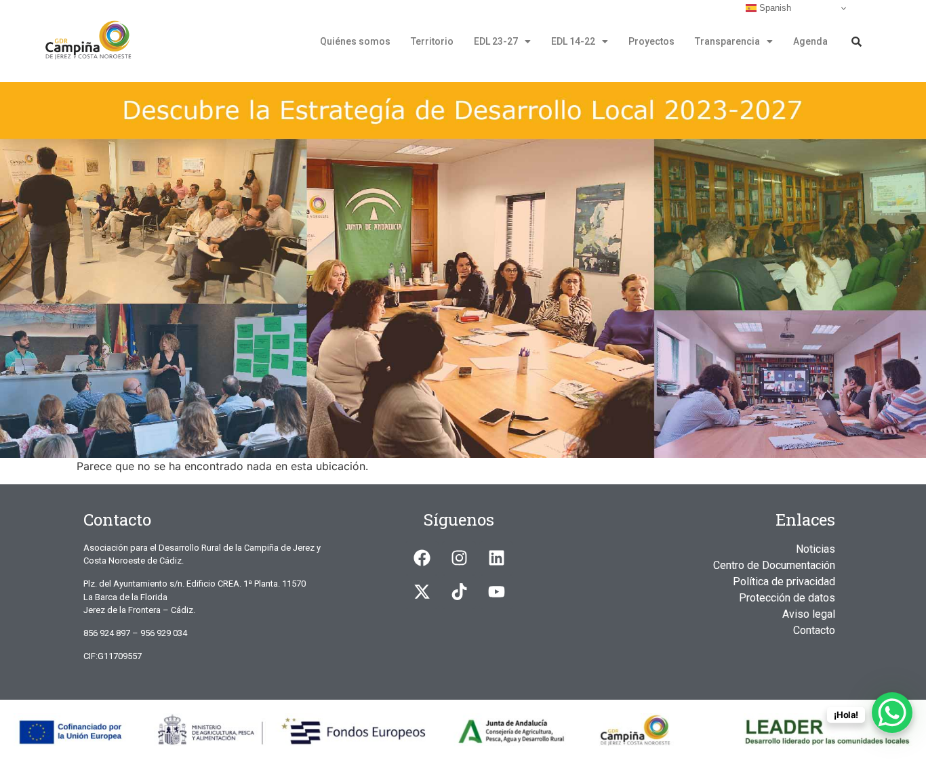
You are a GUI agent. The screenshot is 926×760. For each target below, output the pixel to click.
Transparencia (727, 41)
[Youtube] (496, 592)
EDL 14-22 (573, 41)
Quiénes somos (355, 41)
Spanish (774, 8)
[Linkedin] (496, 558)
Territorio (432, 41)
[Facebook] (422, 558)
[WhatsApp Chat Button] (892, 712)
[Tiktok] (459, 592)
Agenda (810, 41)
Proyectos (651, 41)
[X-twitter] (422, 592)
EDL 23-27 (496, 41)
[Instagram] (459, 558)
